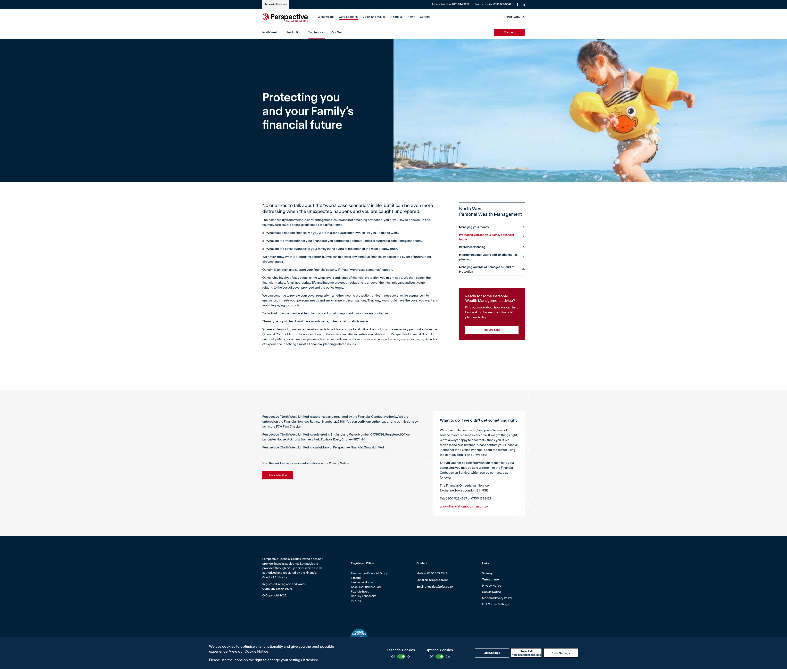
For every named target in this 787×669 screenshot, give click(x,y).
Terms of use (490, 579)
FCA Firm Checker (288, 426)
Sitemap (487, 573)
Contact (509, 32)
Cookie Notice (491, 592)
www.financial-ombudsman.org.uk (464, 506)
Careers (425, 16)
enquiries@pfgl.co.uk (439, 586)
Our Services (316, 32)
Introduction (293, 32)
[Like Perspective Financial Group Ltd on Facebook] (517, 4)
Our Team (337, 32)
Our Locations (348, 16)
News (411, 16)
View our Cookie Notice (248, 651)
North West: (270, 32)
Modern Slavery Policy (497, 598)
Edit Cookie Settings (495, 604)
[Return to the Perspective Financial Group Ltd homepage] (285, 17)
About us (396, 16)
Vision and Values (374, 16)
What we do (326, 16)
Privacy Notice (491, 585)
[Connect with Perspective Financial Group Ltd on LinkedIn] (523, 4)
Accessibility (275, 4)
